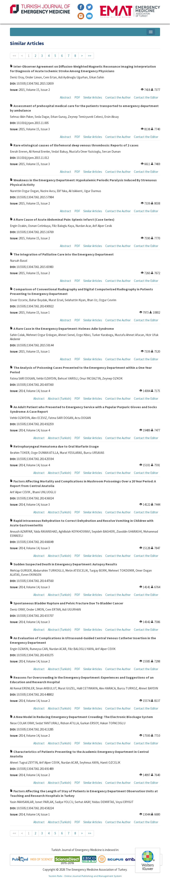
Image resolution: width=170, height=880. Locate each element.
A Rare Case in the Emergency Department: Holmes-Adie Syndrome (63, 328)
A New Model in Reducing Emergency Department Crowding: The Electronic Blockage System (83, 717)
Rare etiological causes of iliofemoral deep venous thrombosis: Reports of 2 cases (75, 145)
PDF (77, 97)
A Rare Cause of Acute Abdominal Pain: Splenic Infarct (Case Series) (63, 219)
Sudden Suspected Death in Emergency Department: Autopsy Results (65, 564)
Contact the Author (118, 97)
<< (14, 56)
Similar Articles (92, 97)
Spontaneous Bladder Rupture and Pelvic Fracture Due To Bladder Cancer (68, 603)
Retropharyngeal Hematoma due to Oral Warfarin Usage (56, 446)
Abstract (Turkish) (59, 398)
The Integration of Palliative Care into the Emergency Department (63, 254)
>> (89, 56)
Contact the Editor (146, 97)
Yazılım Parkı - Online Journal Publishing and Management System (85, 876)
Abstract (65, 97)
